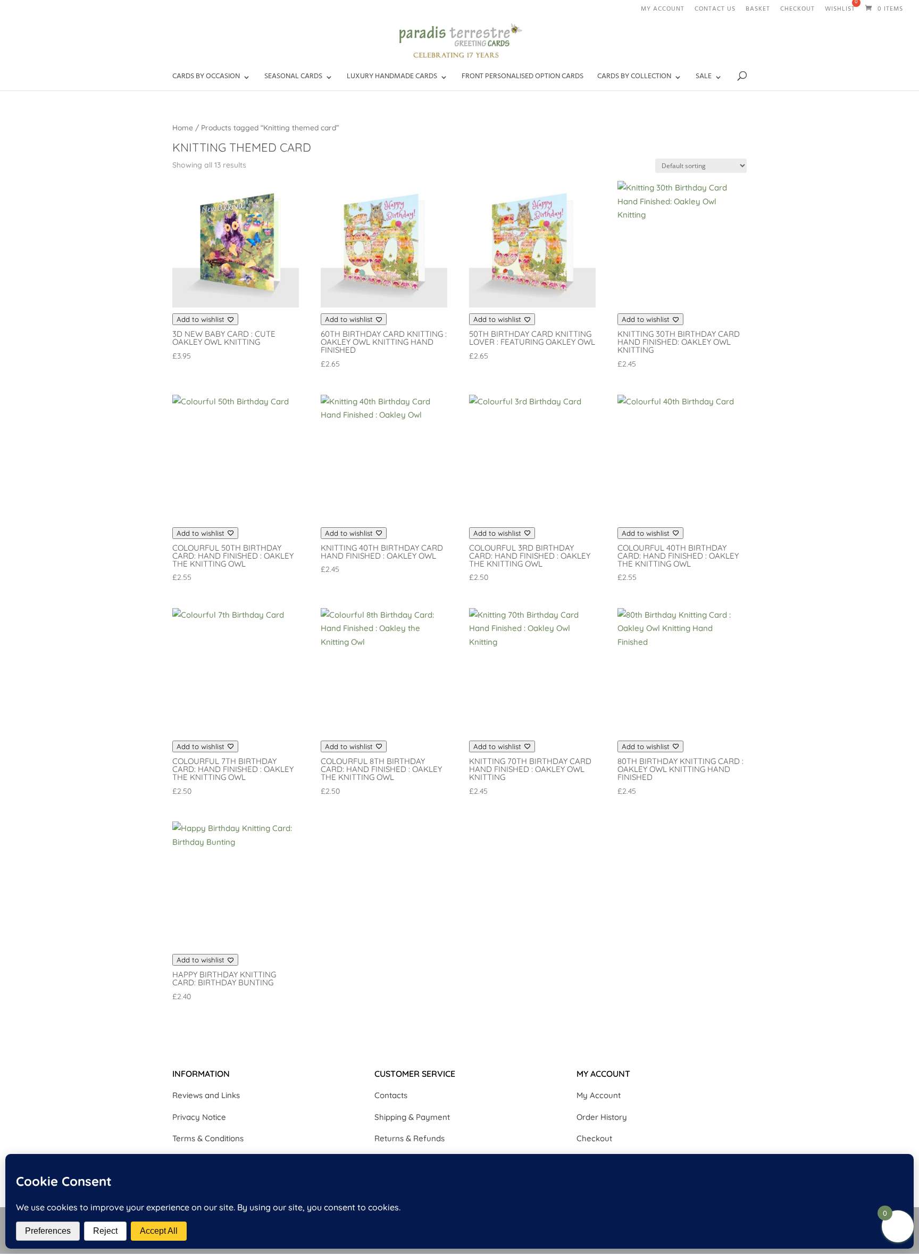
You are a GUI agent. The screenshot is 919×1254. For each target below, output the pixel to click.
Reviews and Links (206, 1095)
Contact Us (715, 10)
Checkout (797, 10)
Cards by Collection (634, 78)
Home (182, 127)
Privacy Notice (199, 1117)
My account (662, 10)
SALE (704, 78)
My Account (599, 1095)
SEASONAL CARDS (293, 78)
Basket (758, 10)
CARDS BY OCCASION (206, 78)
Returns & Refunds (409, 1138)
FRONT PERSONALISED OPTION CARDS (522, 78)
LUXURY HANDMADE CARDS (392, 78)
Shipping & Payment (412, 1117)
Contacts (390, 1095)
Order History (602, 1117)
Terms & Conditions (208, 1138)
